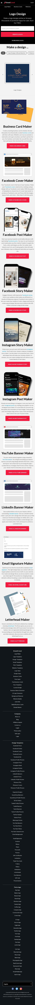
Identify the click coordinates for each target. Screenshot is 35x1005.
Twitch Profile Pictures (17, 812)
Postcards (17, 849)
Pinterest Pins (17, 782)
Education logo (17, 928)
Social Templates (17, 662)
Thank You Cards (17, 861)
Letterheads (17, 872)
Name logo (17, 957)
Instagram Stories (17, 768)
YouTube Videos (17, 828)
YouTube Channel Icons (17, 831)
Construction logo (17, 912)
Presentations (17, 880)
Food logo (17, 936)
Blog (17, 719)
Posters (17, 852)
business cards (27, 133)
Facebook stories (27, 295)
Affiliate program (17, 722)
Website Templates (17, 668)
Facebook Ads (17, 757)
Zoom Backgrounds (17, 834)
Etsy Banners (17, 875)
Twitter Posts (17, 817)
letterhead (11, 626)
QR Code (17, 878)
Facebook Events (17, 754)
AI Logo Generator (17, 693)
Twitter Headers (17, 814)
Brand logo (17, 898)
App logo (17, 890)
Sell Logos (17, 733)
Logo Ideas (17, 670)
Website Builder (17, 699)
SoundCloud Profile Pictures (17, 797)
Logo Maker (7, 6)
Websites (28, 6)
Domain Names (17, 707)
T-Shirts (17, 864)
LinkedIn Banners (17, 774)
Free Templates (17, 684)
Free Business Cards (17, 682)
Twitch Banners (17, 809)
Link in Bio (17, 701)
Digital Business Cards (17, 704)
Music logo (17, 954)
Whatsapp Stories (17, 820)
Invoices (17, 841)
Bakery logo (17, 893)
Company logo (17, 909)
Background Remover (17, 696)
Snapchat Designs (17, 792)
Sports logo (17, 974)
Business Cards (18, 6)
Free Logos (17, 679)
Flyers (17, 847)
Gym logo (17, 942)
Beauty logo (17, 895)
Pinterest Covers (17, 785)
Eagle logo (17, 925)
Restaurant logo (17, 966)
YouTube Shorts (17, 826)
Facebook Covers (17, 751)
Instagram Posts (17, 762)
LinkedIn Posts (17, 776)
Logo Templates (17, 656)
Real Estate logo (17, 963)
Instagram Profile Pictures (17, 771)
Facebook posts (13, 241)
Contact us (17, 725)
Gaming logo (17, 939)
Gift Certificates (17, 855)
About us (17, 716)
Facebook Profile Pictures (17, 760)
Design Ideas (17, 673)
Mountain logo (17, 952)
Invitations (17, 858)
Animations (18, 869)
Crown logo (17, 915)
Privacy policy (17, 730)
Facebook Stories (17, 748)
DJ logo (17, 919)
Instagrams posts (10, 405)
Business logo (17, 901)
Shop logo (17, 969)
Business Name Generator (18, 690)
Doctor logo (17, 922)
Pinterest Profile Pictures (17, 788)
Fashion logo (17, 931)
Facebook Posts (17, 745)
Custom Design (17, 687)
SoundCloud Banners (17, 795)
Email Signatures (17, 838)
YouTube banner (7, 459)
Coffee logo (17, 907)
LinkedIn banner (13, 513)
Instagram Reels (17, 765)
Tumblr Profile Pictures (17, 803)
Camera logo (17, 904)
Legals (17, 728)
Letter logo (17, 945)
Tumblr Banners (17, 806)
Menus (17, 844)
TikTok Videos (17, 800)
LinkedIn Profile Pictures (17, 779)
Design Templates (17, 659)
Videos (17, 866)
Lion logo (17, 949)
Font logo (17, 933)
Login (17, 736)
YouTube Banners (17, 823)
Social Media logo (17, 971)
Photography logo (17, 960)
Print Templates (17, 665)
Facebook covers (10, 187)
